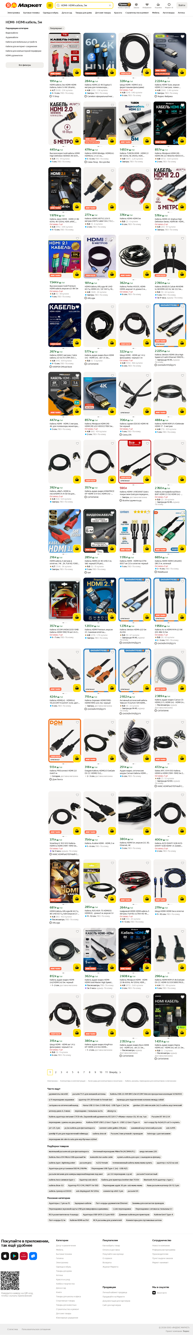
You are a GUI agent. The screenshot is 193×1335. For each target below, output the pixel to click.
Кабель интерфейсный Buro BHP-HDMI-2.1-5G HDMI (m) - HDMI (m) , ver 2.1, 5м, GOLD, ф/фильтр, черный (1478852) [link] (169, 493)
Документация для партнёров (116, 1301)
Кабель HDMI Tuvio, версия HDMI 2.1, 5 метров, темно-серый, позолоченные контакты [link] (169, 86)
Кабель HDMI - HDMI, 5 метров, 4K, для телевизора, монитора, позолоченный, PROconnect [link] (64, 425)
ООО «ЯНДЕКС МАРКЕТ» (178, 1327)
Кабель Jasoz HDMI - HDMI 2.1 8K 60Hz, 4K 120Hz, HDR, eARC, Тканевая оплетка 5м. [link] (64, 220)
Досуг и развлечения (66, 1245)
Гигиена (59, 1258)
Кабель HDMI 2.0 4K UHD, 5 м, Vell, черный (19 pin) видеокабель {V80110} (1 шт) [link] (98, 562)
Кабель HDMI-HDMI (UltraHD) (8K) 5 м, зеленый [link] (168, 562)
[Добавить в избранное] (77, 36)
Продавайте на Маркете (114, 1297)
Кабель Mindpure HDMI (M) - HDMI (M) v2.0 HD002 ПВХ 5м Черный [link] (98, 425)
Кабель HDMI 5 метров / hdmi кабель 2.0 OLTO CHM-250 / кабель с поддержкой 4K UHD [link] (63, 356)
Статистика (12, 1329)
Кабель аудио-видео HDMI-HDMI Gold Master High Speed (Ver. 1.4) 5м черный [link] (98, 981)
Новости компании (161, 1245)
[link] (58, 1094)
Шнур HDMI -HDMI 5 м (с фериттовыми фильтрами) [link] (132, 86)
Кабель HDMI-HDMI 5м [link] (130, 218)
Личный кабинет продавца (115, 1292)
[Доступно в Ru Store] (33, 1259)
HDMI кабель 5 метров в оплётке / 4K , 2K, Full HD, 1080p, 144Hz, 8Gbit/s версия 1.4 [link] (64, 562)
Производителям (160, 1254)
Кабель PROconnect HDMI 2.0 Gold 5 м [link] (63, 772)
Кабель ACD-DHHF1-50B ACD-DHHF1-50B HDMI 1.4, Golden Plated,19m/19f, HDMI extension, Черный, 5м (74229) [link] (169, 844)
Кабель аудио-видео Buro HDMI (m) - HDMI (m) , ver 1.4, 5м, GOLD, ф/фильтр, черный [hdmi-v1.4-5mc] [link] (99, 356)
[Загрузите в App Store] (5, 1259)
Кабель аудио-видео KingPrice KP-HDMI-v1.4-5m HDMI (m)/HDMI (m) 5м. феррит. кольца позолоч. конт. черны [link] (98, 1045)
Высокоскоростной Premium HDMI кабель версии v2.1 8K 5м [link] (64, 287)
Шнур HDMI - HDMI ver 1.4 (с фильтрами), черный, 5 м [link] (132, 356)
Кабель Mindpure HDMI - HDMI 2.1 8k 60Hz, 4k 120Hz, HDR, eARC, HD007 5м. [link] (133, 981)
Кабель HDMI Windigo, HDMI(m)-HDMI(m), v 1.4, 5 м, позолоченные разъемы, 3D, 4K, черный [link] (99, 154)
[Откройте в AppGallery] (24, 1259)
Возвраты (107, 1262)
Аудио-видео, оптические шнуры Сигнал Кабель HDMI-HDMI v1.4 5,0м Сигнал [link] (133, 772)
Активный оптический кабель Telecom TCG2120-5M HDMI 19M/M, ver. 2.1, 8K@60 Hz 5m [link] (133, 701)
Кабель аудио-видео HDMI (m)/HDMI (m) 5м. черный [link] (62, 981)
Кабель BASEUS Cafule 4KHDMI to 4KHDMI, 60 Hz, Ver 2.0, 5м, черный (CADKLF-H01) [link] (169, 287)
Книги (59, 1292)
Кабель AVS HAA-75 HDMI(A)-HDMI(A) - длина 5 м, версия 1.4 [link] (99, 911)
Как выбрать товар (111, 1245)
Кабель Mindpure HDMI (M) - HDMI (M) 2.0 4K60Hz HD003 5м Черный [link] (170, 154)
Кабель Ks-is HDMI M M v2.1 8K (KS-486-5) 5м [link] (169, 630)
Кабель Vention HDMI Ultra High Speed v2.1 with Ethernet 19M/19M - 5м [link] (170, 355)
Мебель (59, 1250)
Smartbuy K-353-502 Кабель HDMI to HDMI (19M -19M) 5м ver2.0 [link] (63, 844)
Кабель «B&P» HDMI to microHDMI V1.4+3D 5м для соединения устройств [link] (62, 492)
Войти (182, 5)
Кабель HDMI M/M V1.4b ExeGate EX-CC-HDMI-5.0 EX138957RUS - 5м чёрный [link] (169, 981)
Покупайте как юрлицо (113, 1254)
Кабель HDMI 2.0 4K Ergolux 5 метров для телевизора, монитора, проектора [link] (98, 86)
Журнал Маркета (110, 1267)
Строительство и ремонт (67, 1309)
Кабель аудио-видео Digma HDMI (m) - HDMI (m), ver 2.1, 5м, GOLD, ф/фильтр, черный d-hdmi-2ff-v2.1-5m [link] (169, 1046)
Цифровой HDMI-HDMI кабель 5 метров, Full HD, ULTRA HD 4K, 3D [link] (134, 912)
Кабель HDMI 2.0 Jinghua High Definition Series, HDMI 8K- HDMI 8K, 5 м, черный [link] (169, 220)
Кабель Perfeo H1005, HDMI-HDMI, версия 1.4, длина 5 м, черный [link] (133, 287)
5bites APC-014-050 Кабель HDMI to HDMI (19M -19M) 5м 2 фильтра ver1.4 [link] (169, 772)
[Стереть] (110, 5)
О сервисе (107, 1258)
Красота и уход (63, 1279)
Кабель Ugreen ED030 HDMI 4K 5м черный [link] (134, 425)
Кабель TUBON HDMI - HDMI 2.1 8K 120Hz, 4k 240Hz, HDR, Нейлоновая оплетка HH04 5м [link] (134, 154)
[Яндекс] (186, 1331)
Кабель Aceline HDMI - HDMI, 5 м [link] (99, 843)
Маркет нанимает (160, 1262)
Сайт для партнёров (112, 1305)
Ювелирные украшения (67, 1318)
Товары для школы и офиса (68, 1296)
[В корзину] (77, 72)
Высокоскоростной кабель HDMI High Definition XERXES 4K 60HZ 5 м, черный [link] (65, 154)
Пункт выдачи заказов (162, 1258)
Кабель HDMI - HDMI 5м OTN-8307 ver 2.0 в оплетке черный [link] (134, 562)
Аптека (59, 1275)
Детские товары (63, 1313)
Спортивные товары (65, 1301)
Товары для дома (64, 1271)
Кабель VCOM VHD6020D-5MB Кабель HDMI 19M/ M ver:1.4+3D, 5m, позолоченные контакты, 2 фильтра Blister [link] (64, 630)
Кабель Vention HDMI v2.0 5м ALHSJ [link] (133, 630)
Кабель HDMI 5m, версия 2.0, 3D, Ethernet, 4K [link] (134, 844)
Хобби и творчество (65, 1284)
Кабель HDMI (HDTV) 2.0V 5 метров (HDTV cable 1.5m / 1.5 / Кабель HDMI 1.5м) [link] (99, 219)
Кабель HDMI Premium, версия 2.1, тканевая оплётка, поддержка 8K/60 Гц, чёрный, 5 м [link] (99, 630)
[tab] (14, 13)
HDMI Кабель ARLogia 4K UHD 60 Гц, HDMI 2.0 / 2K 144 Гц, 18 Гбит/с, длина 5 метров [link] (98, 287)
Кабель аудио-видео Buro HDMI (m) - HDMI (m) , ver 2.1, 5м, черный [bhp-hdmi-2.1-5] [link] (134, 1046)
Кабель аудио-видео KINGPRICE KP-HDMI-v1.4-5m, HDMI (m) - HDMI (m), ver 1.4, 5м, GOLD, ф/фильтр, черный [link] (99, 492)
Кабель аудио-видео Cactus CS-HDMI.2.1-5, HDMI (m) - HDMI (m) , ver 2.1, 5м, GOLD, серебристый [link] (169, 701)
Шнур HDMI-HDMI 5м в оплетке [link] (169, 911)
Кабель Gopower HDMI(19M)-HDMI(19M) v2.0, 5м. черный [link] (98, 701)
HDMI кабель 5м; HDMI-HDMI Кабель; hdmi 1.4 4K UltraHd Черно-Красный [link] (63, 86)
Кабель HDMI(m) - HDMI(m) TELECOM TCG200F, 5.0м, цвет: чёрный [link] (64, 701)
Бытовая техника (64, 1254)
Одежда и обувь (63, 1267)
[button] (56, 28)
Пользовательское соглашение (36, 1329)
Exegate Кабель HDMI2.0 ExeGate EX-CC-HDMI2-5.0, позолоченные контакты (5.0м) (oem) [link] (100, 772)
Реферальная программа (163, 1250)
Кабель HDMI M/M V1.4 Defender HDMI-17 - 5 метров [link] (169, 425)
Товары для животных (66, 1305)
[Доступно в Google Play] (14, 1259)
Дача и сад (61, 1288)
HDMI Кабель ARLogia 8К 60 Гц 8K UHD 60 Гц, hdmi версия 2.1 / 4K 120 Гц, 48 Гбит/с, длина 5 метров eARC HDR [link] (64, 912)
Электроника (62, 1262)
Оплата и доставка (111, 1250)
